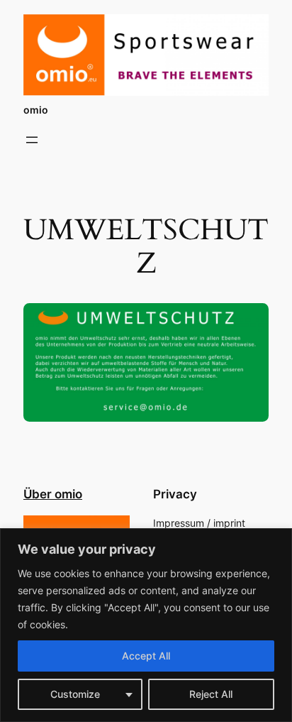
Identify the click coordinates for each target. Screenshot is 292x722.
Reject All (210, 694)
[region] (146, 625)
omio (35, 110)
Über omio (52, 494)
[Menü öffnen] (31, 139)
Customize (75, 694)
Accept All (146, 656)
